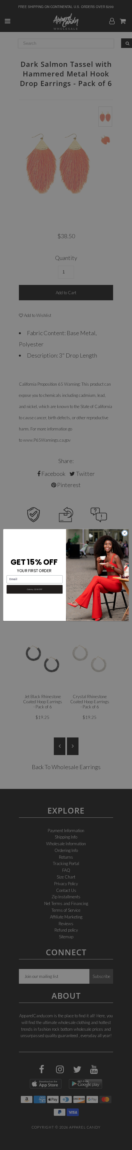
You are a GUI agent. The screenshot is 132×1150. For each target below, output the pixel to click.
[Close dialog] (125, 533)
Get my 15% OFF (34, 589)
